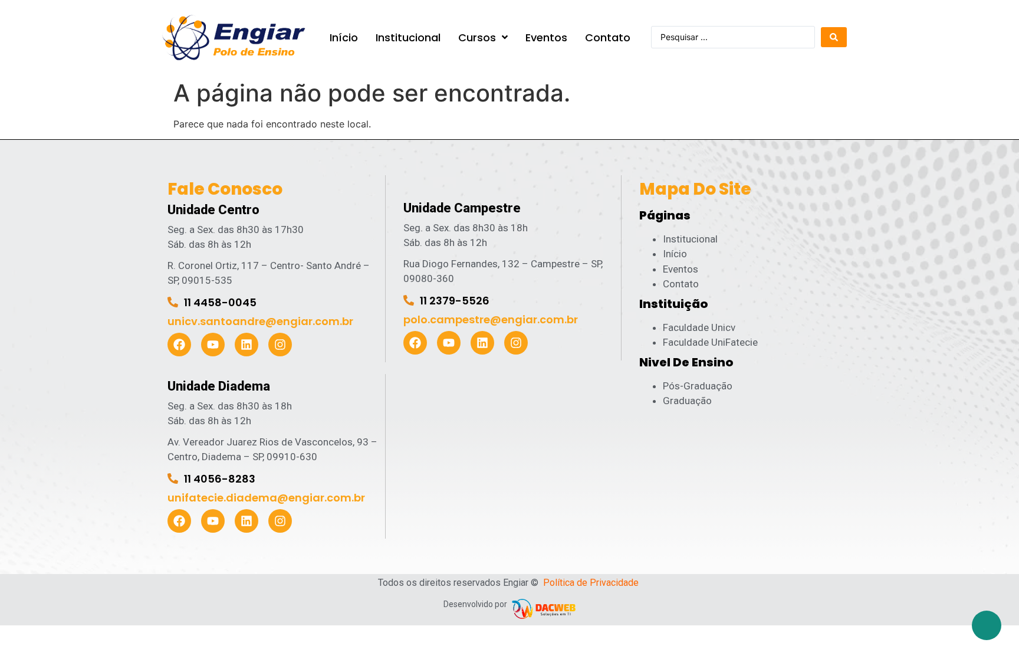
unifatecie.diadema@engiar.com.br (266, 497)
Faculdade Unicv (699, 327)
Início (675, 254)
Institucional (690, 239)
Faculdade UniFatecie (710, 342)
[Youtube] (213, 344)
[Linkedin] (246, 344)
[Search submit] (834, 37)
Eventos (680, 269)
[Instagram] (280, 344)
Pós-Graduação (697, 386)
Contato (681, 284)
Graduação (687, 400)
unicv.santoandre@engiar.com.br (260, 321)
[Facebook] (179, 344)
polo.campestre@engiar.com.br (490, 319)
